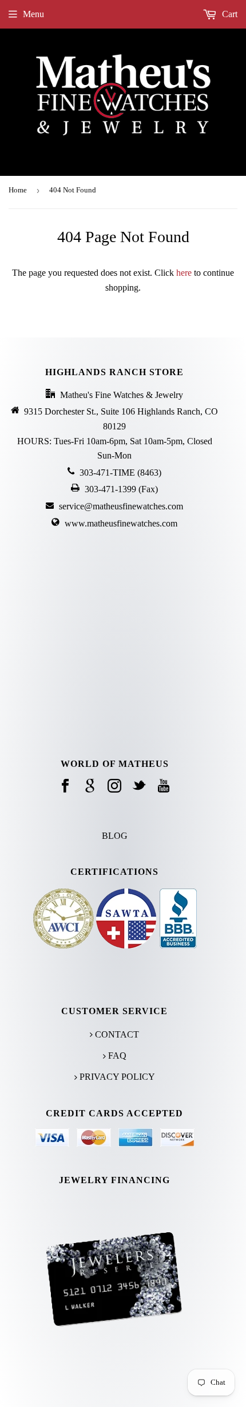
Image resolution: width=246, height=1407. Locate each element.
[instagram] (114, 786)
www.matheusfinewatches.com (121, 523)
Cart (228, 14)
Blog (115, 836)
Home (18, 190)
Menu (33, 14)
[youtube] (163, 786)
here (184, 273)
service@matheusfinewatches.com (121, 506)
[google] (90, 786)
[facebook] (65, 786)
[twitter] (139, 786)
